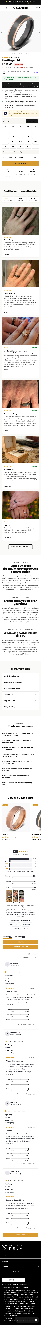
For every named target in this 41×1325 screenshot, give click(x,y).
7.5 (5, 132)
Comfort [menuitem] (25, 928)
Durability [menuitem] (16, 928)
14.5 (35, 142)
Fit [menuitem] (19, 924)
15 (5, 147)
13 (13, 142)
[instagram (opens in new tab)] (14, 1248)
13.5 (20, 142)
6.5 (28, 127)
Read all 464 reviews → (20, 547)
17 (35, 147)
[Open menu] (2, 8)
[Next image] (38, 31)
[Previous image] (2, 31)
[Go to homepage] (20, 8)
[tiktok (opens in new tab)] (17, 1248)
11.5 (28, 137)
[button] (14, 53)
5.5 (13, 127)
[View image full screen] (20, 31)
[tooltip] (27, 903)
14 (28, 142)
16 (20, 147)
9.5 (36, 132)
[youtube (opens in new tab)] (21, 1248)
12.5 (5, 142)
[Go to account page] (34, 8)
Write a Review (25, 947)
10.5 (13, 137)
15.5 (13, 147)
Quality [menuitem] (12, 924)
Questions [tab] (20, 937)
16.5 (28, 147)
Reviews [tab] (7, 937)
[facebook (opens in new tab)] (10, 1248)
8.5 (20, 132)
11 (20, 137)
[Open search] (6, 8)
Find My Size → (31, 121)
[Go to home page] (4, 1247)
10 (5, 137)
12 (35, 137)
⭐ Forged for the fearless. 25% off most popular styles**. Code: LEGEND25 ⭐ (20, 2)
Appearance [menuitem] (27, 924)
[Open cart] (37, 8)
